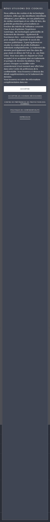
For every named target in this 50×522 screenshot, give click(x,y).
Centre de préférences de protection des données (25, 103)
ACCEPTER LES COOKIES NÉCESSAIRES (25, 96)
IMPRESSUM (25, 117)
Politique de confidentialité (25, 110)
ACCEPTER (24, 89)
